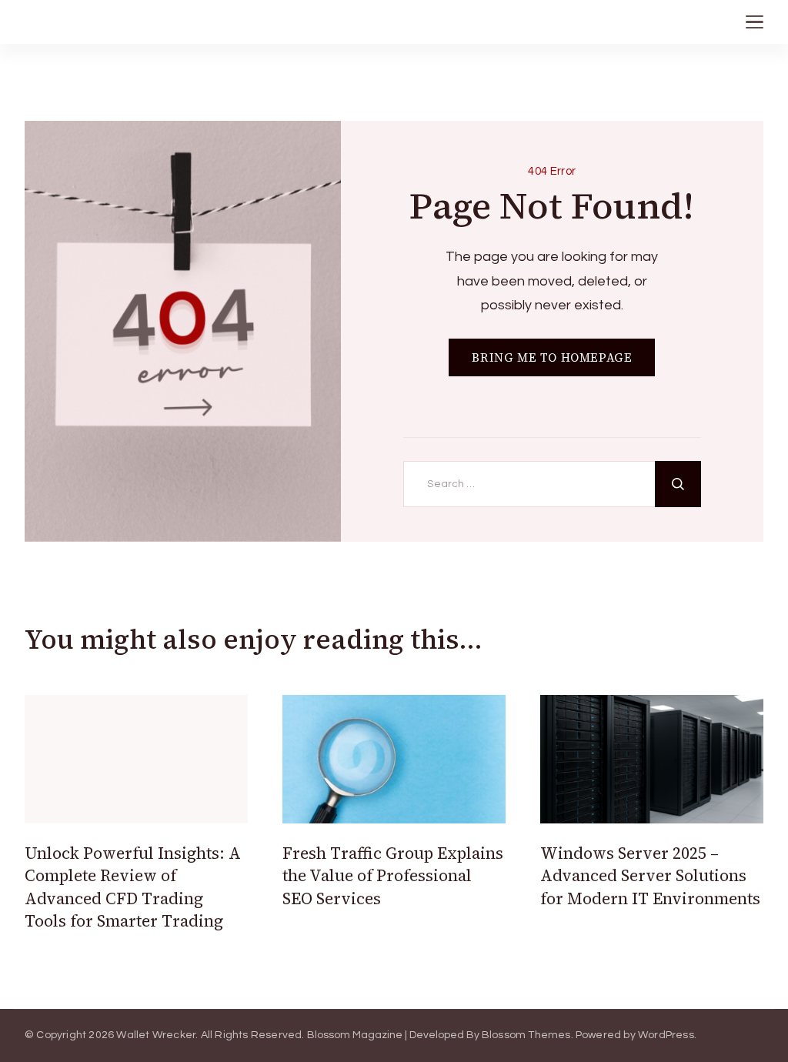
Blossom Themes (526, 1035)
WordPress (666, 1035)
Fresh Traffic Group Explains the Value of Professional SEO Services (392, 876)
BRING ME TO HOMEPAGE (552, 357)
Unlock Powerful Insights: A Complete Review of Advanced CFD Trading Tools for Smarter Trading (133, 887)
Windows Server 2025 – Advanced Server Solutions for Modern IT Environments (650, 876)
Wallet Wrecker (155, 1035)
